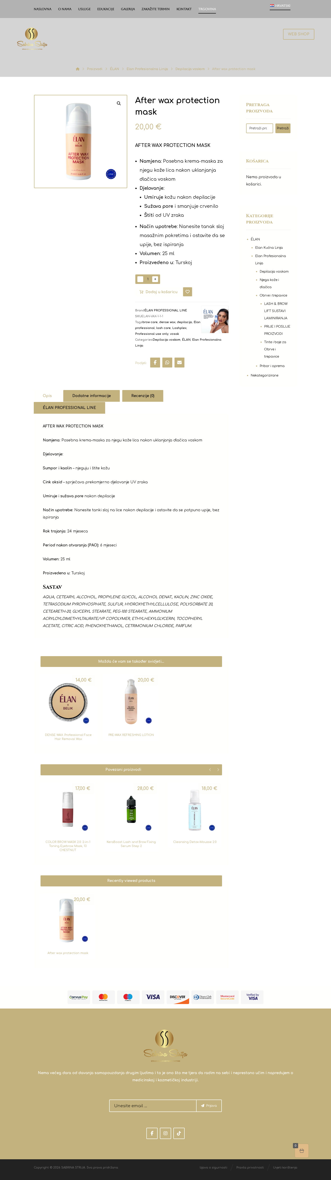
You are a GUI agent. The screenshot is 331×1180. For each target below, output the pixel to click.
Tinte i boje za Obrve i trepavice (275, 349)
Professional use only (151, 334)
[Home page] (77, 69)
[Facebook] (152, 1133)
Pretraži (283, 128)
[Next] (218, 769)
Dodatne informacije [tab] (91, 396)
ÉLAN (186, 339)
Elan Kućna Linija (269, 247)
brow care (150, 322)
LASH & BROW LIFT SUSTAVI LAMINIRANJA (276, 311)
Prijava (211, 1105)
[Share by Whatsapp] (167, 362)
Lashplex (179, 328)
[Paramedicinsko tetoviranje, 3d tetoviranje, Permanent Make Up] (32, 38)
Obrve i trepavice (273, 295)
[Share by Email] (179, 362)
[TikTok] (179, 1133)
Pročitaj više (70, 827)
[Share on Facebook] (155, 362)
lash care (163, 328)
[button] (119, 103)
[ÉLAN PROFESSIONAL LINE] (215, 319)
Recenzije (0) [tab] (142, 396)
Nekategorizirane (264, 375)
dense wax (167, 322)
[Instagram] (165, 1133)
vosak (174, 334)
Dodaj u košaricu (161, 292)
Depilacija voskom (166, 339)
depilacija (184, 322)
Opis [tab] (47, 396)
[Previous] (210, 769)
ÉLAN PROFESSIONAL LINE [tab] (69, 408)
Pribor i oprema (272, 366)
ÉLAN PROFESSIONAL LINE (165, 310)
